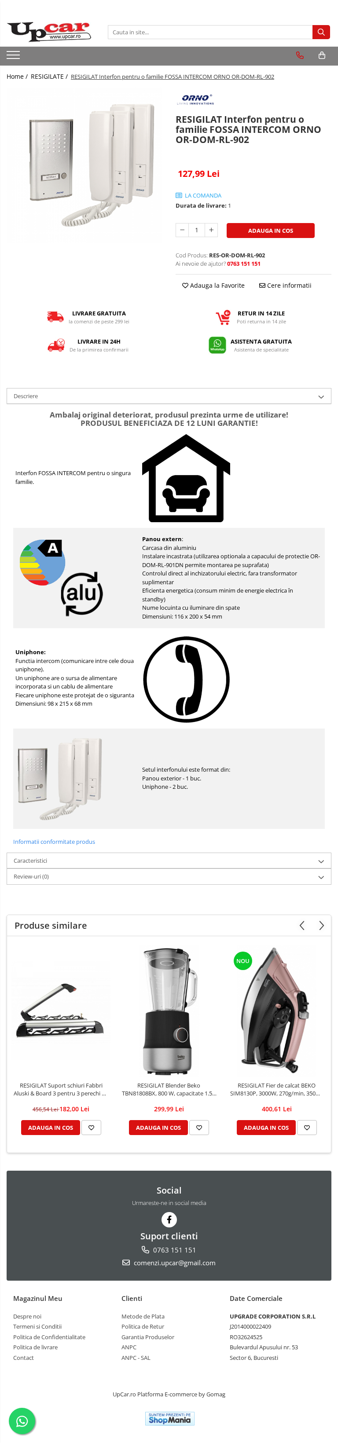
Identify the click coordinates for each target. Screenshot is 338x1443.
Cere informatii (288, 285)
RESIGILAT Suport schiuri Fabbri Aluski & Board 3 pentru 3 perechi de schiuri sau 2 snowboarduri (61, 1089)
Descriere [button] (26, 396)
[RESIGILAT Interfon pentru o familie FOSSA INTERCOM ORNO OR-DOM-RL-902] (84, 165)
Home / (18, 76)
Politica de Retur (142, 1326)
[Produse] (14, 57)
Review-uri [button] (31, 876)
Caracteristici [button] (30, 860)
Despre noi (27, 1316)
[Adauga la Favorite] (91, 1127)
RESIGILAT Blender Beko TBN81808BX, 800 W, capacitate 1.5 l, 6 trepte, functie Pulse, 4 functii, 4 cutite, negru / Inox (169, 1089)
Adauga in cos (270, 230)
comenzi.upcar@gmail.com (174, 1262)
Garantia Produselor (147, 1337)
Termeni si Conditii (37, 1326)
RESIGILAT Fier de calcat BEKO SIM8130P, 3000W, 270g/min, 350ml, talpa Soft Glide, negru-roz (276, 1089)
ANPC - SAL (136, 1358)
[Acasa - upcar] (51, 32)
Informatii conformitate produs (54, 842)
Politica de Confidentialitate (49, 1337)
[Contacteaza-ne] (300, 55)
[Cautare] (321, 32)
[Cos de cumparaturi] (321, 55)
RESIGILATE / (50, 76)
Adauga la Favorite (216, 285)
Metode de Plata (143, 1316)
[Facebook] (169, 1219)
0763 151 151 (173, 1249)
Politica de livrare (35, 1347)
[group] (84, 165)
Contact (23, 1358)
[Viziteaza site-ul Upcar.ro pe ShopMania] (170, 1418)
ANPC (128, 1347)
